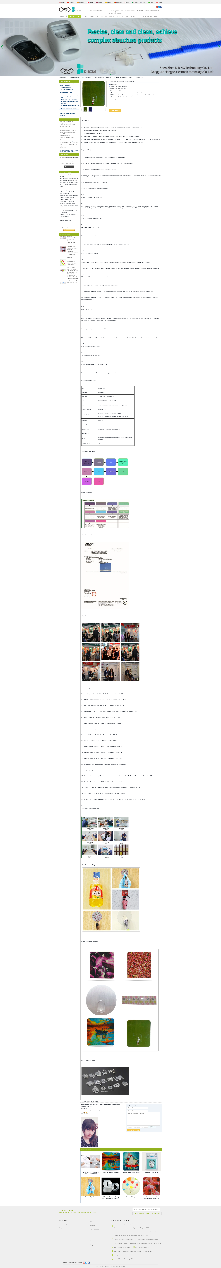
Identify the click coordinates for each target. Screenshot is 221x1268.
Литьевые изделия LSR (66, 92)
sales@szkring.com (115, 13)
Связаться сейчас (69, 230)
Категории (63, 1221)
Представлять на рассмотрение (147, 1213)
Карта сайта (93, 1237)
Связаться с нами (149, 16)
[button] (110, 74)
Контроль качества (95, 1245)
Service (134, 16)
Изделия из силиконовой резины (68, 108)
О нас (84, 16)
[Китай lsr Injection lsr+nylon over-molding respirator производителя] (63, 275)
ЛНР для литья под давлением (69, 99)
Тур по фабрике (94, 1229)
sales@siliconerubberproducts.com (123, 11)
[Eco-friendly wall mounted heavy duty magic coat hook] (93, 94)
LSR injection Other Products (68, 94)
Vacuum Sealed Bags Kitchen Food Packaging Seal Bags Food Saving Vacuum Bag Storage (72, 259)
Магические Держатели (67, 89)
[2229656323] (84, 1113)
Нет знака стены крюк (91, 1101)
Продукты (74, 16)
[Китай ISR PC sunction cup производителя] (63, 268)
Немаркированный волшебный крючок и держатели (84, 77)
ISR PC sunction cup (72, 265)
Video (104, 16)
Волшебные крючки (105, 77)
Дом (60, 77)
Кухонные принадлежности (67, 110)
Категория (65, 77)
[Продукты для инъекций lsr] (110, 47)
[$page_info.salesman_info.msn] (82, 1113)
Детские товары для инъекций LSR (70, 105)
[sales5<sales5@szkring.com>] (87, 1113)
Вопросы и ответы (118, 16)
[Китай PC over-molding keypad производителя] (63, 283)
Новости (94, 16)
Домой (63, 16)
